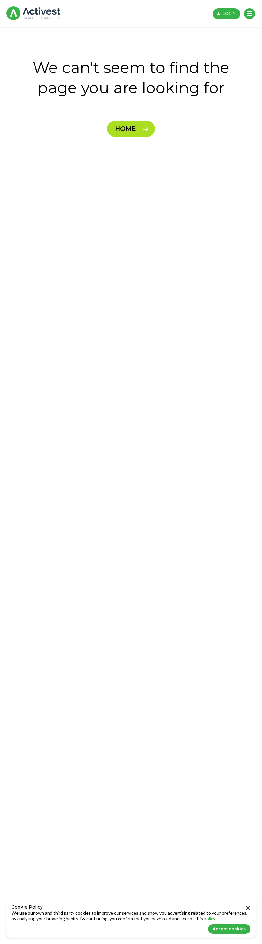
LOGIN (229, 13)
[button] (249, 13)
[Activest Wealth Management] (34, 13)
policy (209, 918)
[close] (248, 908)
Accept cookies (229, 928)
